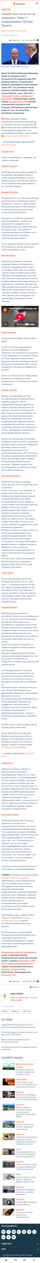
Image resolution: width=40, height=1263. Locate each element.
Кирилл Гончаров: (9, 166)
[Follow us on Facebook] (3, 1232)
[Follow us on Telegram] (29, 1232)
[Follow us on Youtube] (14, 1232)
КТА (15, 1260)
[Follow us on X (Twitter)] (8, 1232)
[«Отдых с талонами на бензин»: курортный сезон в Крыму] (9, 1124)
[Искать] (33, 1260)
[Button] (14, 40)
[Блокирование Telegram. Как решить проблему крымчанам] (9, 1189)
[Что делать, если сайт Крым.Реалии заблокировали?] (9, 1212)
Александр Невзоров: (11, 476)
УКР (24, 1260)
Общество (6, 10)
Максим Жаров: (8, 256)
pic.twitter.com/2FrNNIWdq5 (13, 748)
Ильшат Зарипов (7, 31)
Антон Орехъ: (7, 573)
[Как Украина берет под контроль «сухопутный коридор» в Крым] (9, 1066)
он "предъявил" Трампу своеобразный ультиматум (18, 96)
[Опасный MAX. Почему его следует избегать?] (9, 1201)
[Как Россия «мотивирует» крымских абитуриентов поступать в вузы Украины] (9, 1094)
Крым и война (21, 1080)
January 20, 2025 (8, 145)
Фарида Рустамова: (9, 192)
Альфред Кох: (7, 763)
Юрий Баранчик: (9, 333)
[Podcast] (8, 1237)
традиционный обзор (18, 102)
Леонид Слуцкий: (9, 390)
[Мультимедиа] (6, 1260)
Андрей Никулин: (9, 608)
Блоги (18, 1149)
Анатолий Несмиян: (10, 815)
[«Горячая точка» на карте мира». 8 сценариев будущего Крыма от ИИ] (9, 1176)
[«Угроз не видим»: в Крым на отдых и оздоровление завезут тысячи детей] (9, 1164)
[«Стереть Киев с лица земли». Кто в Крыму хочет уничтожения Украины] (9, 1081)
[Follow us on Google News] (24, 1232)
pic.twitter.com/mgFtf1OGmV (16, 136)
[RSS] (3, 1237)
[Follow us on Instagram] (19, 1232)
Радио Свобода (21, 31)
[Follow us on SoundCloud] (34, 1232)
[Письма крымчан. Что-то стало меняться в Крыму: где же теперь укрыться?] (9, 1151)
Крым (18, 1175)
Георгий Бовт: (7, 152)
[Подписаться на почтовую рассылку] (14, 1237)
